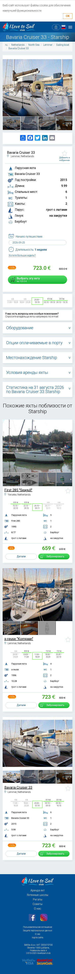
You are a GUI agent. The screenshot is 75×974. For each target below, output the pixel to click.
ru (6, 44)
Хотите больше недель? (22, 255)
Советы (37, 904)
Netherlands (18, 44)
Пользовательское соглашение (37, 927)
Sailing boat (62, 44)
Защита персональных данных (37, 930)
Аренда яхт (38, 890)
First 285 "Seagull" (18, 490)
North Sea (33, 44)
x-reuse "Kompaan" (18, 639)
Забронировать (55, 556)
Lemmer (47, 44)
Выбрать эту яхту (28, 280)
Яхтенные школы (37, 895)
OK (68, 16)
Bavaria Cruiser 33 (19, 48)
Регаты (37, 899)
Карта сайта (37, 937)
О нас (37, 908)
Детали (21, 556)
